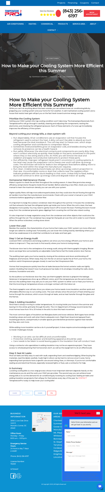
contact (82, 378)
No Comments (69, 77)
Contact (95, 3)
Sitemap (14, 469)
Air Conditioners (52, 58)
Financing (72, 3)
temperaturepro (39, 77)
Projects (61, 3)
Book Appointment (92, 13)
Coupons (84, 3)
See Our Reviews (47, 11)
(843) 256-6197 (73, 13)
